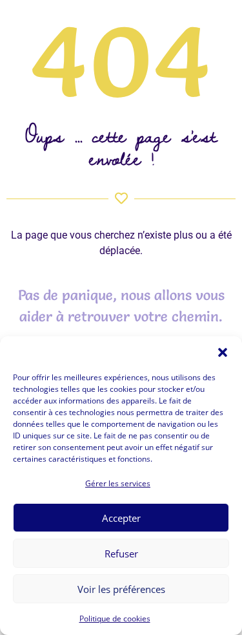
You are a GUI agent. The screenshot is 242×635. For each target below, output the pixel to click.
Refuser (121, 553)
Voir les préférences (121, 589)
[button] (222, 352)
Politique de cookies (114, 618)
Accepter (121, 517)
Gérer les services (117, 483)
